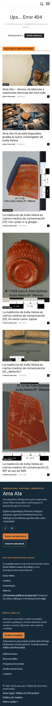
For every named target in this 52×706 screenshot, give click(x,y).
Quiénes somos (10, 654)
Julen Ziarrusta (8, 96)
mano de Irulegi (25, 567)
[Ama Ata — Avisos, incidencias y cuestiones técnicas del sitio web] (26, 70)
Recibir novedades (14, 635)
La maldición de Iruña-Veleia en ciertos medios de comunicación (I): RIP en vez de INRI (25, 467)
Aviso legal (8, 693)
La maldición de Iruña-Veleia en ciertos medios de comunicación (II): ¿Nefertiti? (23, 368)
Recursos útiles (10, 659)
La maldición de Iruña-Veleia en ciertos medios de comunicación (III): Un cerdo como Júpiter (23, 316)
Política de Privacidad (14, 647)
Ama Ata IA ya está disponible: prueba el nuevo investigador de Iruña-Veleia (22, 137)
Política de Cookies (13, 697)
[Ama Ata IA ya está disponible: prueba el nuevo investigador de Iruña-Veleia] (26, 117)
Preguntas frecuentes (13, 664)
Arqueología (9, 585)
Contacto (7, 674)
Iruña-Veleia (7, 210)
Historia (7, 590)
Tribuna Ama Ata (9, 226)
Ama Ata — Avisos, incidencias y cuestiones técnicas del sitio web (23, 91)
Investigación (8, 129)
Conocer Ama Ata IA (14, 543)
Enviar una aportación (15, 536)
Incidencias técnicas (12, 669)
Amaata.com (12, 564)
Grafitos (7, 580)
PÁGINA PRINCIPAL (34, 36)
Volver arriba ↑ (10, 701)
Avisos (5, 85)
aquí (43, 598)
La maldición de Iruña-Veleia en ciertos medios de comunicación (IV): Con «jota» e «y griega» (23, 218)
